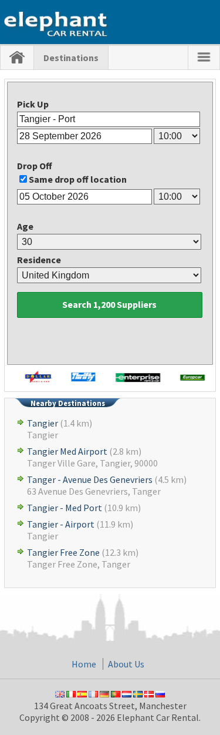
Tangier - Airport (60, 524)
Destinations (71, 57)
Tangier (42, 423)
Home (84, 664)
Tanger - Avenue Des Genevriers (90, 479)
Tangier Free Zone (63, 552)
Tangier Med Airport (67, 451)
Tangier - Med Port (64, 508)
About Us (126, 664)
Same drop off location (78, 179)
